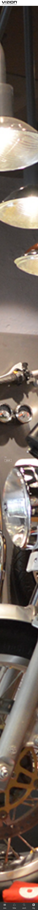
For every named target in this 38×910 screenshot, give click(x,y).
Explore (8, 461)
